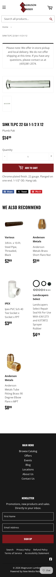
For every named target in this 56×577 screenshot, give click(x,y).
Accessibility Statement (37, 553)
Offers (28, 455)
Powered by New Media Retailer (27, 571)
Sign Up (28, 539)
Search (10, 549)
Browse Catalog (28, 451)
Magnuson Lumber (31, 567)
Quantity (7, 150)
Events (28, 460)
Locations (28, 469)
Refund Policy (40, 549)
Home (5, 27)
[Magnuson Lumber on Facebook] (50, 559)
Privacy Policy (23, 549)
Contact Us (28, 478)
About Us (28, 474)
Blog (28, 465)
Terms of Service (13, 553)
